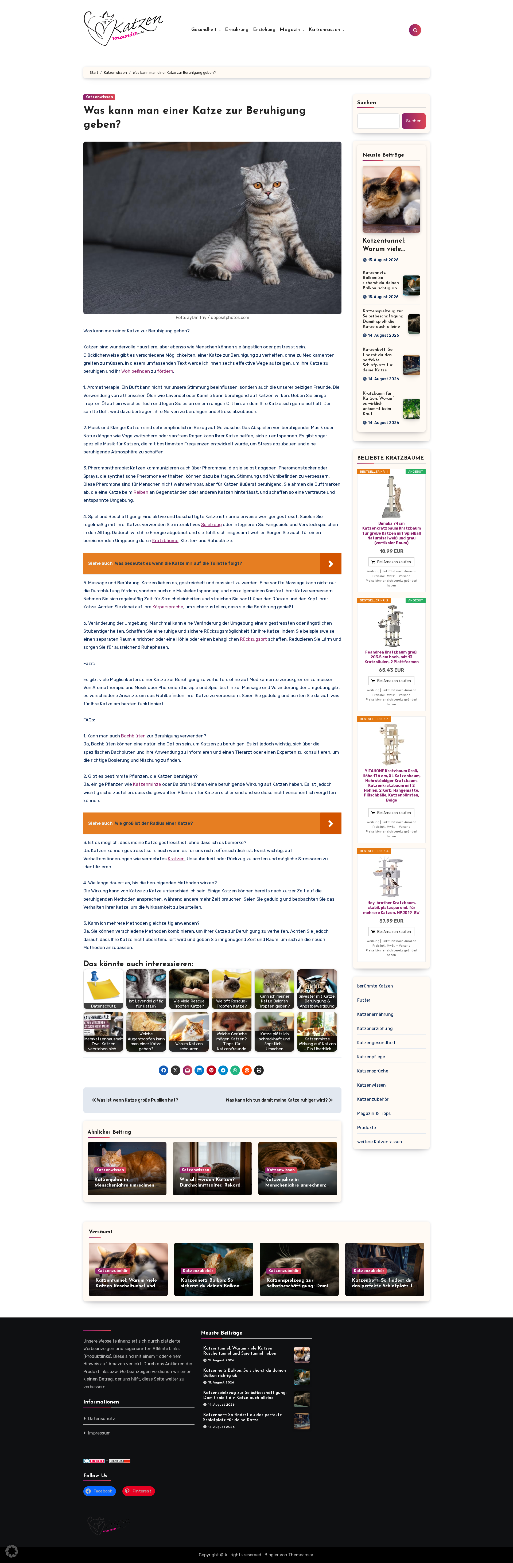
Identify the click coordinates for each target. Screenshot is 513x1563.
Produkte (366, 1127)
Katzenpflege (371, 1056)
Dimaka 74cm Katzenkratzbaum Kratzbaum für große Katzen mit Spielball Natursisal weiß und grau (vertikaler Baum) (391, 533)
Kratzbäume (165, 540)
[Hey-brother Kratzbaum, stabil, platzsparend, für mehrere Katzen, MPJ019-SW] (391, 876)
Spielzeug (211, 524)
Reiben (141, 492)
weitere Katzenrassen (379, 1141)
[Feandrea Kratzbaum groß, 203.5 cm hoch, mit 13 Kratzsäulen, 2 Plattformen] (391, 626)
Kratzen (176, 858)
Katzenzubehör (373, 1099)
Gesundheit (205, 30)
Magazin (291, 30)
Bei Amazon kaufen (394, 562)
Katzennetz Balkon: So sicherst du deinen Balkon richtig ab (210, 1286)
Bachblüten (133, 735)
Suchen (366, 103)
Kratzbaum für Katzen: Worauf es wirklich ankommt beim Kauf (378, 403)
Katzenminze (147, 784)
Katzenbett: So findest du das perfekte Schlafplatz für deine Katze (377, 360)
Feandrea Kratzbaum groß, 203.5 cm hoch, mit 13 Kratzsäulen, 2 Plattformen (391, 657)
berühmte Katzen (375, 986)
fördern (165, 371)
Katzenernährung (375, 1014)
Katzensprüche (372, 1071)
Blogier (272, 1554)
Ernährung (237, 30)
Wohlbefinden (135, 371)
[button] (12, 1551)
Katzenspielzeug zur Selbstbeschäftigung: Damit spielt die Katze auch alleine (299, 1286)
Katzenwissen (99, 97)
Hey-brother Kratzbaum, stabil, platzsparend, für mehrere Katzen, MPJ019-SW (391, 908)
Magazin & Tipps (374, 1113)
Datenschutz (101, 1418)
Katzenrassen (325, 30)
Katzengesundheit (376, 1042)
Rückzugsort (253, 639)
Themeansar (300, 1554)
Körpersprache (168, 606)
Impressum (99, 1433)
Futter (363, 1000)
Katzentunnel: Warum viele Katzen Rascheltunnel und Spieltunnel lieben (126, 1286)
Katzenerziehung (375, 1028)
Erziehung (264, 30)
